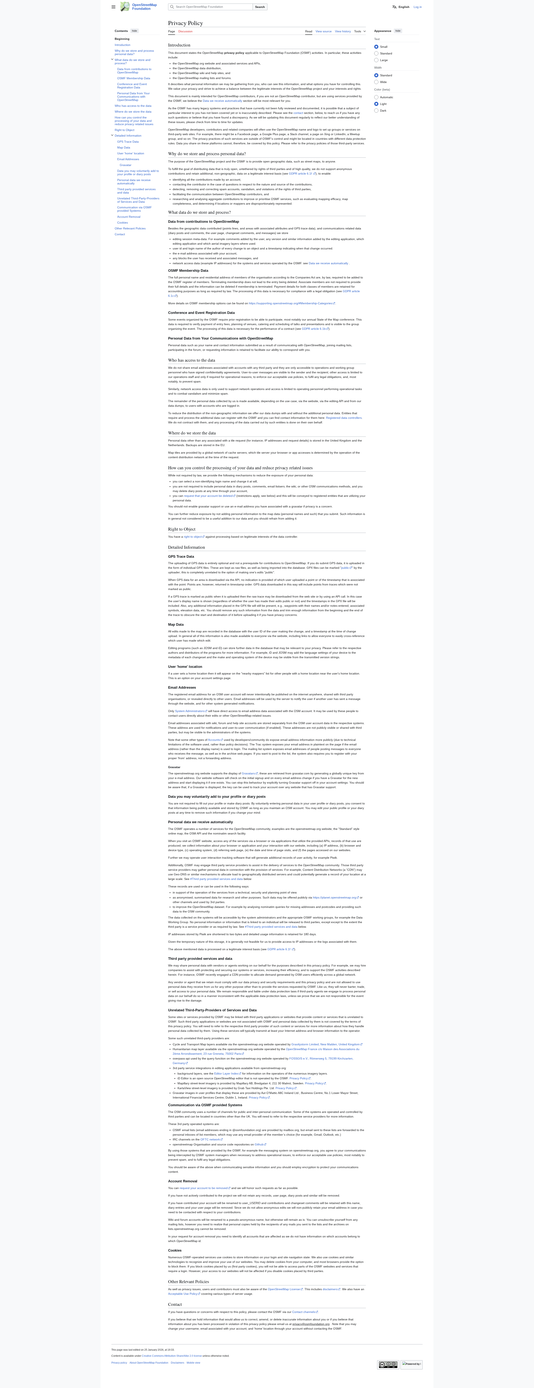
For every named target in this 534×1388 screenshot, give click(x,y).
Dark (383, 110)
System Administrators (189, 711)
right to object (193, 536)
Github (259, 1144)
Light (383, 103)
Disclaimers (177, 1362)
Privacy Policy (299, 1078)
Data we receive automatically (222, 100)
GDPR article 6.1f (301, 173)
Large (384, 60)
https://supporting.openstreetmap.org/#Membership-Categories (290, 303)
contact (298, 113)
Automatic (386, 97)
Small (383, 46)
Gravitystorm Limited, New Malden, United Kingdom (325, 1044)
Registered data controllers (344, 417)
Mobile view (193, 1362)
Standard (386, 53)
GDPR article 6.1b (314, 328)
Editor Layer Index (226, 1073)
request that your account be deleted (208, 495)
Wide (383, 81)
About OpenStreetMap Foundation (149, 1362)
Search (260, 7)
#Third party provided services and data (216, 879)
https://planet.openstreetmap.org (334, 897)
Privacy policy (119, 1362)
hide (134, 30)
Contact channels (303, 1312)
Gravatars (248, 773)
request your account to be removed (204, 1188)
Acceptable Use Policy (182, 1293)
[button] (113, 7)
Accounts (214, 739)
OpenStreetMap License (284, 1289)
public (345, 567)
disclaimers (330, 1289)
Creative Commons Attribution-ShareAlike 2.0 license (172, 1355)
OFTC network (210, 1139)
